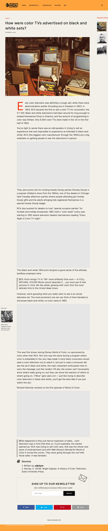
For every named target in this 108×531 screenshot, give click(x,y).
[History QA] (11, 5)
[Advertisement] (53, 167)
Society (7, 18)
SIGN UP (69, 493)
